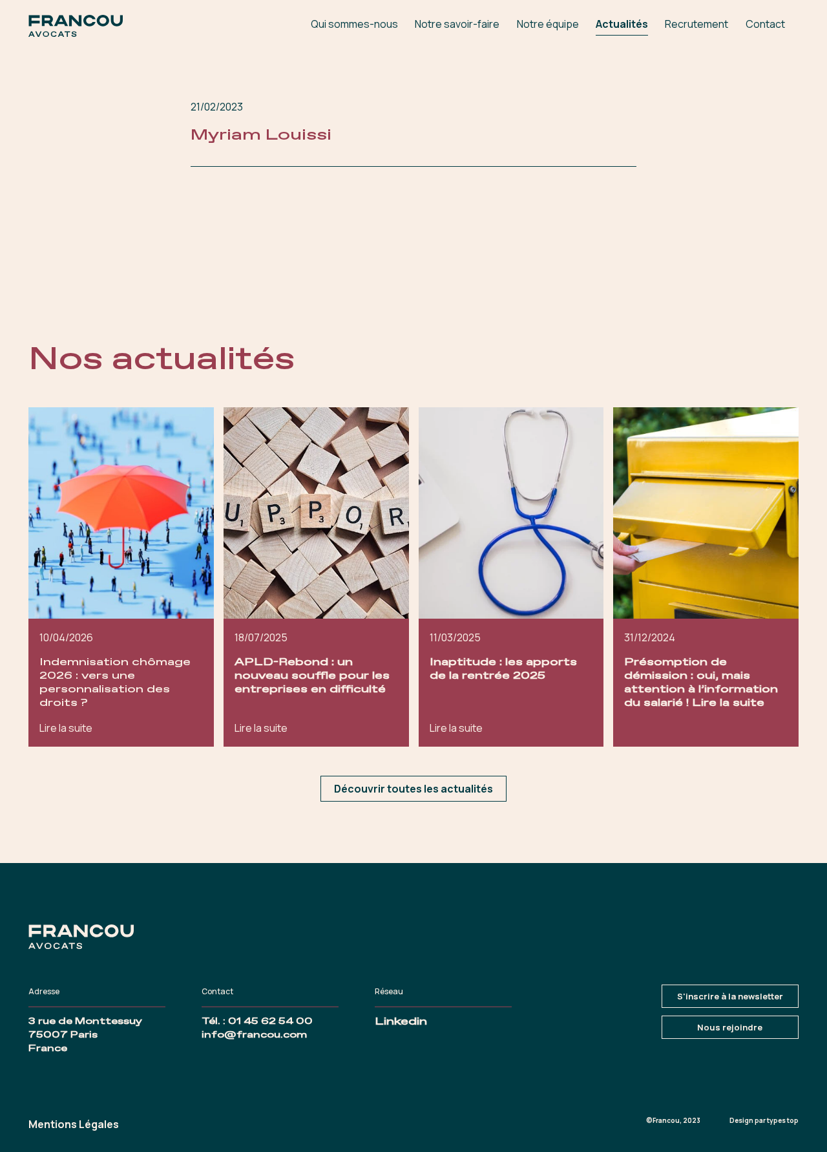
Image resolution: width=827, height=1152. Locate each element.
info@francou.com (254, 1035)
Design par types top (764, 1120)
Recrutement (696, 24)
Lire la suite (65, 728)
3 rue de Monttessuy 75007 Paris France (85, 1035)
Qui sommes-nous (354, 24)
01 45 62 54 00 (270, 1021)
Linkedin (401, 1022)
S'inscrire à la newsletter (730, 996)
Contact (765, 24)
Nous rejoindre (729, 1027)
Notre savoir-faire (457, 24)
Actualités (622, 24)
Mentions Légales (73, 1124)
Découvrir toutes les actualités (413, 789)
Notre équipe (548, 24)
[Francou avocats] (75, 26)
